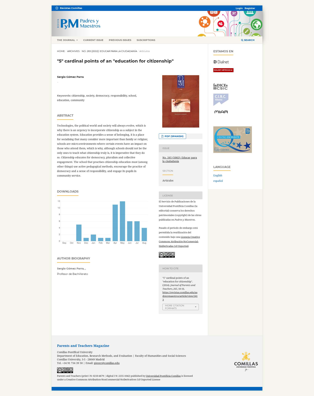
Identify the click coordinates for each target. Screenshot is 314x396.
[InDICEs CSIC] (220, 88)
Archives (73, 51)
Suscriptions (146, 40)
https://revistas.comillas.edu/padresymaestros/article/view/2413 (180, 296)
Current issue (93, 40)
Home (61, 51)
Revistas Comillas (71, 8)
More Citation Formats (174, 307)
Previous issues (120, 40)
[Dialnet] (221, 63)
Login (239, 8)
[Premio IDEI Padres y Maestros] (232, 152)
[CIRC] (220, 105)
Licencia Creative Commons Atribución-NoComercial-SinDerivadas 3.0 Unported (179, 241)
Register (250, 8)
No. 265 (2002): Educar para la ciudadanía (109, 51)
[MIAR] (221, 113)
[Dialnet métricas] (223, 71)
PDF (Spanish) (174, 136)
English (217, 175)
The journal (66, 40)
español (218, 181)
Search (249, 40)
